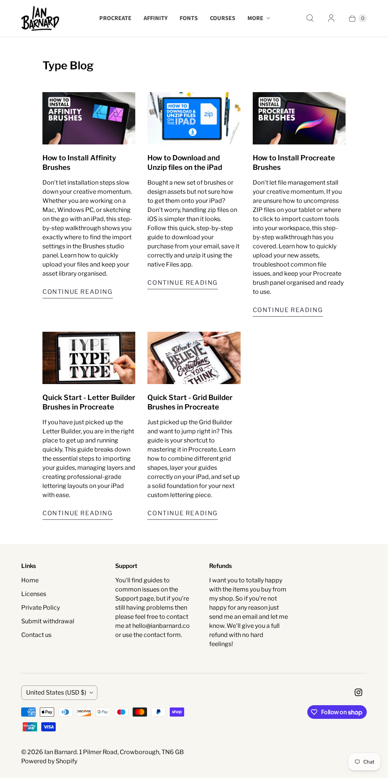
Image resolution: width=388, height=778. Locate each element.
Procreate (115, 18)
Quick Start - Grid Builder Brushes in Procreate (190, 402)
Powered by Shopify (49, 761)
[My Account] (331, 18)
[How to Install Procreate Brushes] (299, 118)
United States (56, 692)
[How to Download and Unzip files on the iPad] (193, 118)
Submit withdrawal (47, 621)
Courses (222, 18)
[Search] (310, 18)
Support (126, 598)
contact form (162, 634)
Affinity (155, 18)
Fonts (189, 18)
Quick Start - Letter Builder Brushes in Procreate (88, 402)
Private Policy (40, 607)
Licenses (33, 594)
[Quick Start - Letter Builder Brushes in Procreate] (88, 358)
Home (30, 580)
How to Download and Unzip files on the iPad (184, 162)
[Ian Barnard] (40, 18)
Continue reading (77, 291)
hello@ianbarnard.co (161, 625)
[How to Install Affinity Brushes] (88, 118)
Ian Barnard (60, 752)
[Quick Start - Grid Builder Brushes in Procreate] (193, 358)
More (255, 18)
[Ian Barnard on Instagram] (358, 692)
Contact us (36, 634)
